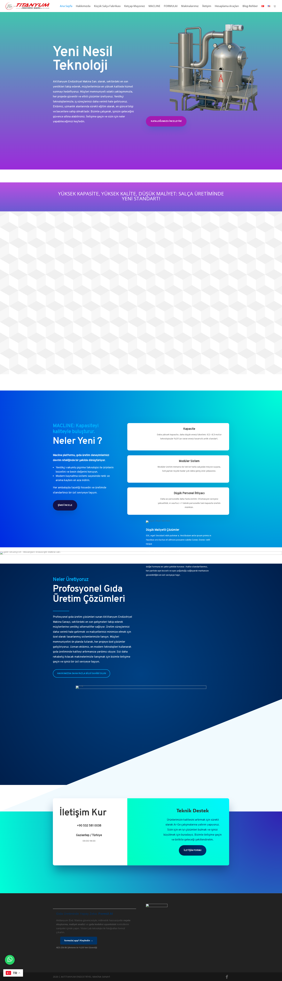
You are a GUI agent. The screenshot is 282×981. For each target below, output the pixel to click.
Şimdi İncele (65, 505)
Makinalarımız (190, 6)
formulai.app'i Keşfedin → (78, 940)
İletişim (206, 6)
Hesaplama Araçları (227, 6)
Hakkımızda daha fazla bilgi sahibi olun (81, 673)
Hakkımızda (83, 6)
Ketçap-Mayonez (134, 6)
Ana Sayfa (66, 6)
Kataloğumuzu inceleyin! (166, 121)
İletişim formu (192, 850)
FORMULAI (171, 6)
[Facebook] (227, 977)
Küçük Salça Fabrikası (107, 6)
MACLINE (154, 6)
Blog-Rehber (250, 6)
